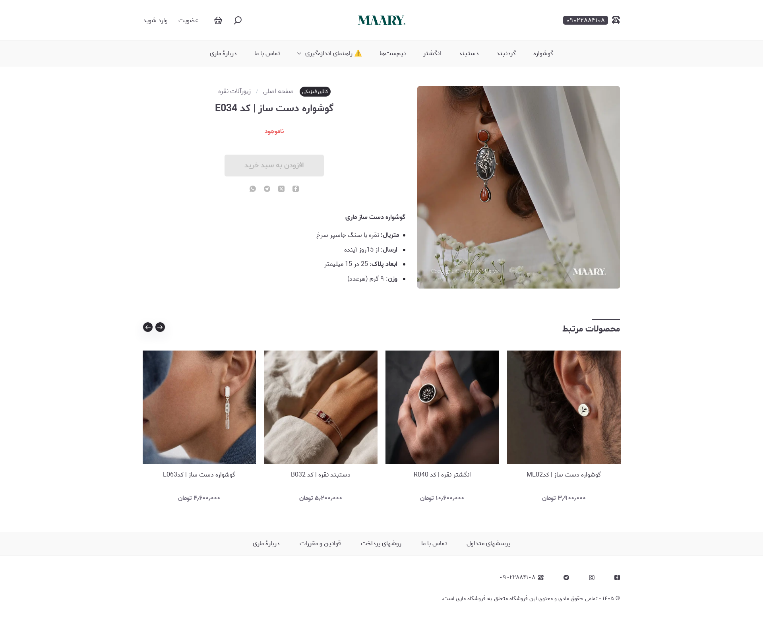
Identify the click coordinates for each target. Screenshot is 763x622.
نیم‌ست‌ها (393, 53)
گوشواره (543, 53)
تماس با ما (267, 53)
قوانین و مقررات (320, 543)
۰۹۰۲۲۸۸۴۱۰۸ (517, 578)
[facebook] (295, 190)
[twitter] (281, 190)
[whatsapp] (253, 190)
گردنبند (506, 53)
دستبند (469, 53)
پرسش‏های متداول (488, 543)
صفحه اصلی (278, 91)
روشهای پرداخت (381, 543)
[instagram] (592, 577)
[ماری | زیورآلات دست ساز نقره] (381, 20)
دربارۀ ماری (223, 53)
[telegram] (267, 190)
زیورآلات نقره (234, 91)
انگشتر (432, 53)
